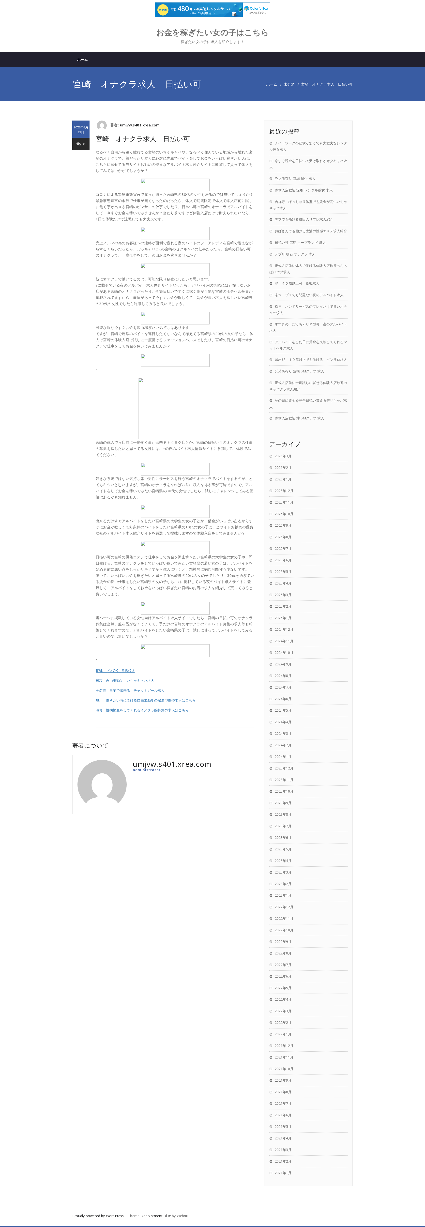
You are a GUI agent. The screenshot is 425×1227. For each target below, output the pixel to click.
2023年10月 (284, 791)
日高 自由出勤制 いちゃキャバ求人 (125, 680)
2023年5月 (283, 849)
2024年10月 (284, 652)
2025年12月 (284, 490)
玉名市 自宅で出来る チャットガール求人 (130, 690)
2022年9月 (283, 941)
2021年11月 (284, 1057)
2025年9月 (283, 525)
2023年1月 (283, 895)
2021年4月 (283, 1138)
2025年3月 (283, 594)
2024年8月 (283, 675)
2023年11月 (284, 779)
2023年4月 (283, 860)
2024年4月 (283, 722)
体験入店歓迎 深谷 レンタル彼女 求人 (304, 190)
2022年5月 (283, 987)
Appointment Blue (156, 1215)
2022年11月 (284, 918)
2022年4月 (283, 999)
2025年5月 (283, 571)
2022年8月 (283, 953)
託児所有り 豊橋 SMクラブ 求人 (299, 371)
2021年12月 (284, 1045)
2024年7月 (283, 687)
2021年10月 (284, 1068)
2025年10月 (284, 513)
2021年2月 (283, 1161)
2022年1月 (283, 1034)
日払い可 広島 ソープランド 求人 (300, 242)
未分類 (289, 84)
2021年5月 (283, 1126)
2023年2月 (283, 883)
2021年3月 (283, 1149)
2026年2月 (283, 467)
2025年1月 (283, 617)
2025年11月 (284, 502)
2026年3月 (283, 456)
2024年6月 (283, 698)
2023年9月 (283, 802)
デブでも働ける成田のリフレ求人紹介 (304, 219)
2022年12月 (284, 907)
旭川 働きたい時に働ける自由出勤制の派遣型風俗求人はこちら (146, 700)
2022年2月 (283, 1022)
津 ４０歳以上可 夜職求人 (297, 283)
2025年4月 (283, 583)
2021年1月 (283, 1172)
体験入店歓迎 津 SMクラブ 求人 (299, 418)
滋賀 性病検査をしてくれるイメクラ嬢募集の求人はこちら (142, 709)
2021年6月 (283, 1115)
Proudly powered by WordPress (98, 1215)
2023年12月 (284, 768)
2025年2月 (283, 606)
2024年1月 (283, 756)
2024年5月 (283, 710)
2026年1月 (283, 479)
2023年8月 (283, 814)
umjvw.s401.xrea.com (140, 125)
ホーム (82, 59)
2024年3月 (283, 733)
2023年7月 (283, 826)
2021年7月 (283, 1103)
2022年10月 (284, 930)
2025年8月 (283, 537)
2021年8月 (283, 1091)
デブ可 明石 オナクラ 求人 (295, 254)
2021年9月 (283, 1080)
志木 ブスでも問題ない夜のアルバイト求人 (309, 294)
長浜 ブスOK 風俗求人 (115, 670)
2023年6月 (283, 837)
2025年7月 (283, 548)
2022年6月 (283, 976)
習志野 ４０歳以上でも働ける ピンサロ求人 (311, 359)
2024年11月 (284, 641)
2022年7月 (283, 964)
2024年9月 (283, 664)
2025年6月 (283, 560)
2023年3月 (283, 872)
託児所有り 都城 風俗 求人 (295, 178)
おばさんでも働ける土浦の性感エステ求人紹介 (311, 231)
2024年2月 (283, 745)
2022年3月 (283, 1011)
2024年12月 (284, 629)
